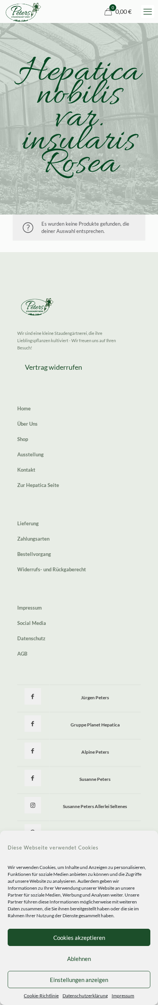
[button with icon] (33, 696)
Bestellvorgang (34, 554)
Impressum (123, 995)
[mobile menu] (147, 11)
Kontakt (26, 470)
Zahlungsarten (33, 539)
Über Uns (27, 424)
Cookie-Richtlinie (41, 995)
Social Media (31, 623)
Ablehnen (79, 958)
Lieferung (28, 523)
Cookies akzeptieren (79, 937)
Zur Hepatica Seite (38, 485)
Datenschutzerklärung (85, 995)
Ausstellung (30, 454)
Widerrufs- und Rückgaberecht (51, 569)
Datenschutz (31, 638)
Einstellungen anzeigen (79, 979)
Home (24, 408)
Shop (22, 439)
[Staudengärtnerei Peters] (23, 11)
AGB (22, 654)
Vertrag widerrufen (53, 367)
